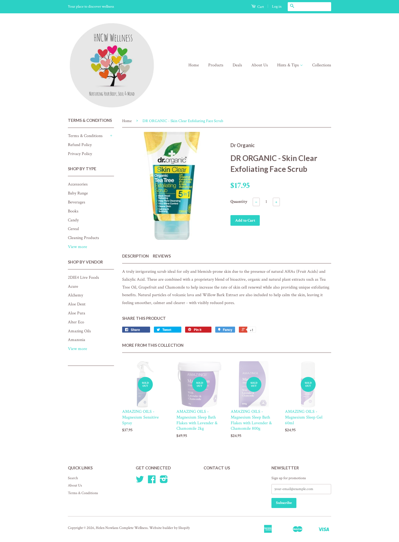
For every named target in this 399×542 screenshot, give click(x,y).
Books (73, 211)
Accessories (78, 184)
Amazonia (76, 340)
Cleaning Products (83, 238)
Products (215, 65)
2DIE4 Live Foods (83, 277)
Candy (73, 220)
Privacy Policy (80, 154)
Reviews (162, 255)
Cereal (73, 229)
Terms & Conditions (85, 136)
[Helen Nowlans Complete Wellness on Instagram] (164, 481)
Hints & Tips (288, 65)
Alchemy (75, 295)
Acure (73, 286)
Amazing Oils (79, 331)
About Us (259, 65)
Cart (260, 6)
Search (73, 478)
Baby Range (78, 193)
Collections (321, 65)
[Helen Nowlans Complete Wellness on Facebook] (152, 481)
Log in (276, 6)
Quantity (239, 202)
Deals (237, 65)
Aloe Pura (76, 313)
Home (193, 65)
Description (135, 255)
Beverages (76, 202)
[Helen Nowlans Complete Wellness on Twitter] (140, 481)
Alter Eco (76, 322)
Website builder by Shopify (169, 527)
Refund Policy (80, 145)
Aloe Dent (77, 304)
